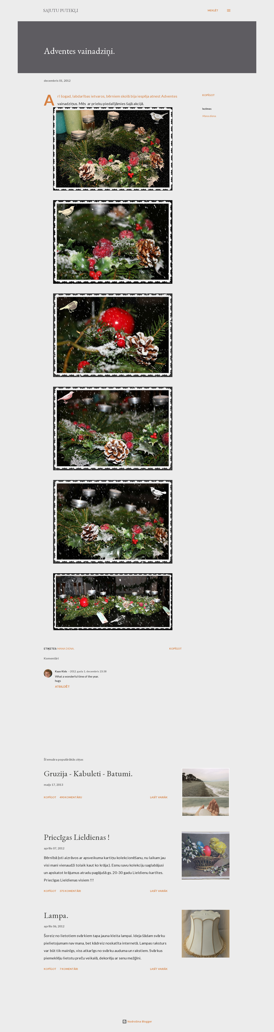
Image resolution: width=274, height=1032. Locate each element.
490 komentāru (71, 797)
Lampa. (56, 915)
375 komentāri (70, 890)
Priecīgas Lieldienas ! (77, 837)
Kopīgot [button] (208, 95)
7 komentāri (69, 968)
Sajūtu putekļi (60, 10)
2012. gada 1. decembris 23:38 (88, 671)
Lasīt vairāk (159, 797)
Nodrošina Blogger (139, 1021)
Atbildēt (62, 686)
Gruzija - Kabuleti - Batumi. (88, 773)
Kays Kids (61, 671)
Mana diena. (209, 116)
